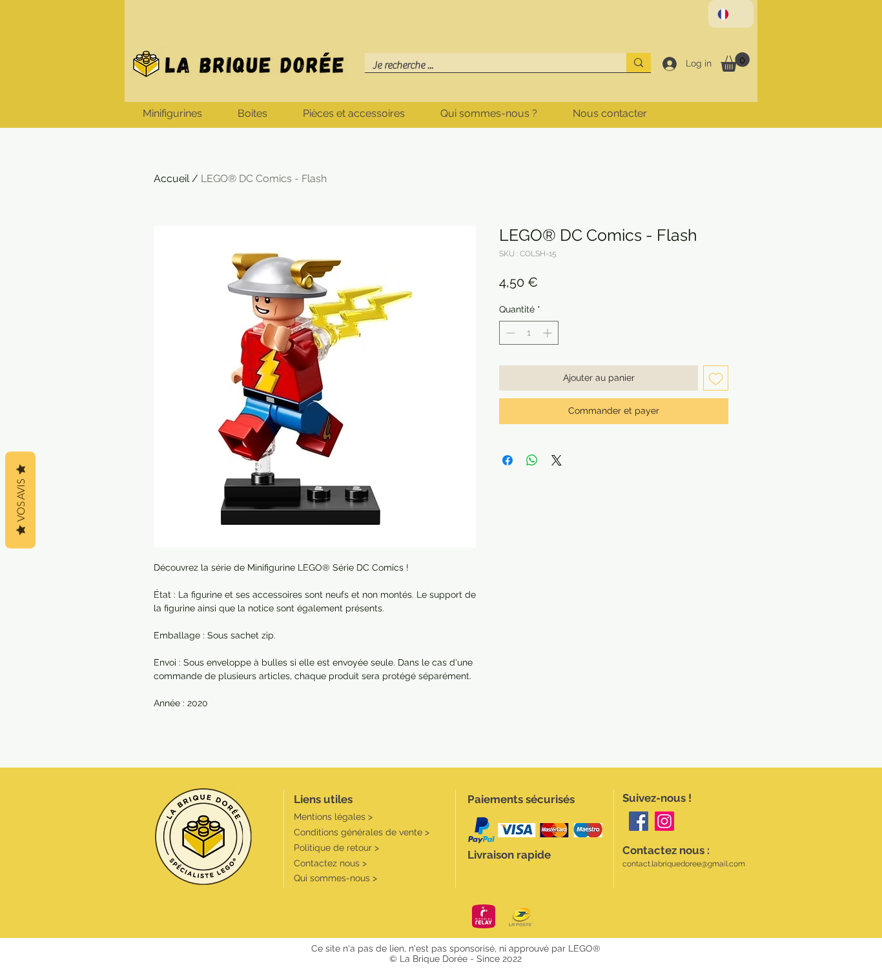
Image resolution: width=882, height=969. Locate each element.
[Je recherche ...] (638, 62)
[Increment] (548, 332)
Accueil (171, 178)
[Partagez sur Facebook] (507, 460)
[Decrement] (509, 332)
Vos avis (20, 499)
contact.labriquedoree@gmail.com (683, 863)
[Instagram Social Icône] (664, 821)
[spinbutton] (528, 332)
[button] (735, 62)
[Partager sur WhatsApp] (532, 460)
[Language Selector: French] (731, 14)
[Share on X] (556, 460)
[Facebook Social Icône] (638, 821)
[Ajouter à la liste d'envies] (715, 378)
